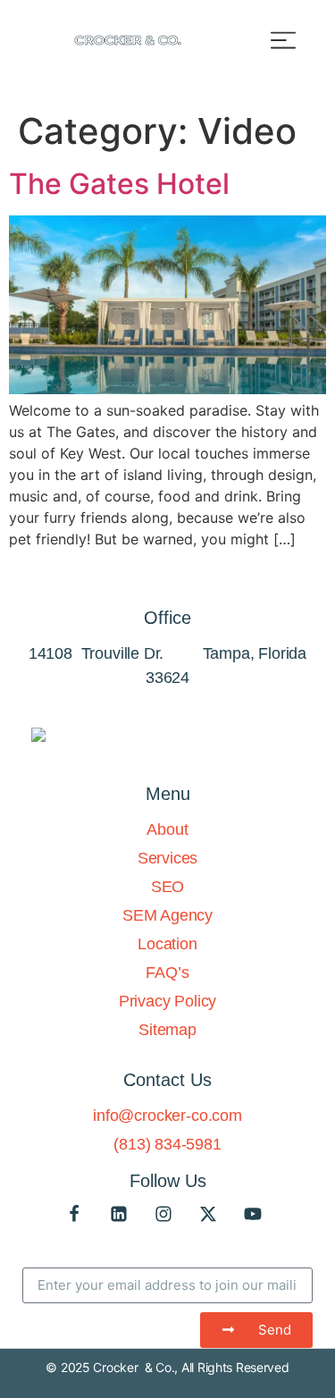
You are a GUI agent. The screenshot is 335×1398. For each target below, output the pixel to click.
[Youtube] (253, 1214)
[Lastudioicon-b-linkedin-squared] (119, 1214)
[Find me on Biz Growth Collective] (38, 736)
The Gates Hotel (119, 183)
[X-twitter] (208, 1214)
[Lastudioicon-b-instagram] (163, 1214)
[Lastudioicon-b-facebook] (74, 1214)
